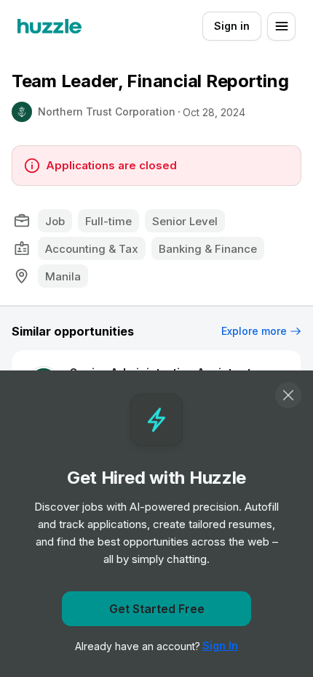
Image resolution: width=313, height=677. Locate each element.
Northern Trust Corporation (106, 111)
